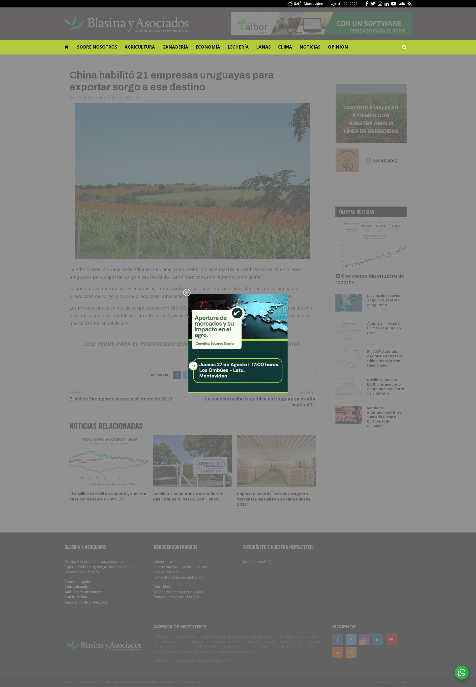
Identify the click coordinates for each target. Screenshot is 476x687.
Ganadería (175, 47)
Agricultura (140, 47)
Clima (285, 47)
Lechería (238, 47)
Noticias (310, 47)
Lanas (263, 47)
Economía (208, 47)
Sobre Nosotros (97, 47)
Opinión (338, 47)
